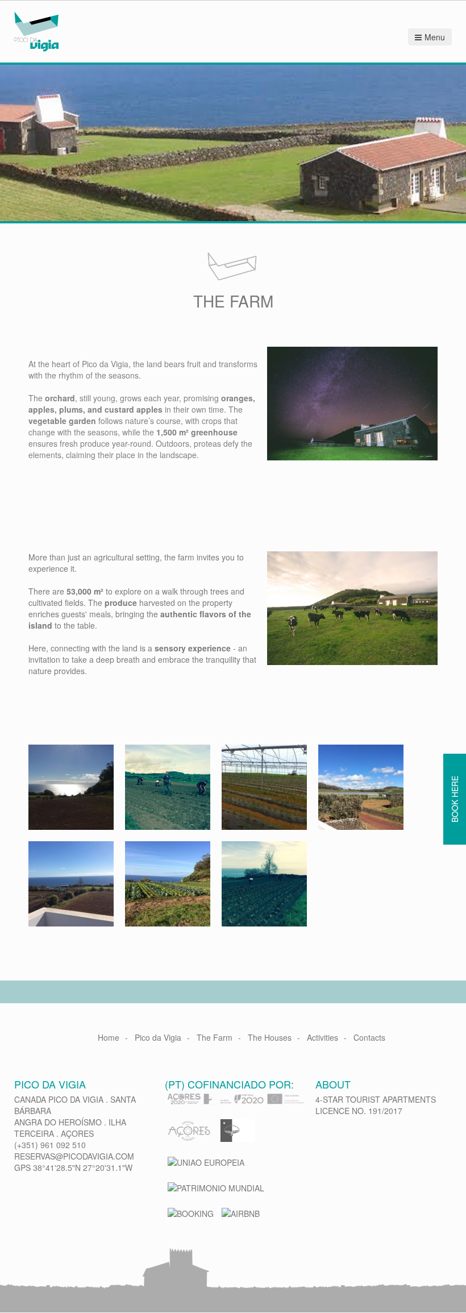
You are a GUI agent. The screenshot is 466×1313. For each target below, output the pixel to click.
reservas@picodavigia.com (74, 1156)
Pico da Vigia (158, 1037)
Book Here (454, 799)
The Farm (214, 1037)
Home (108, 1037)
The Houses (270, 1037)
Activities (322, 1037)
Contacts (369, 1037)
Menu (435, 37)
